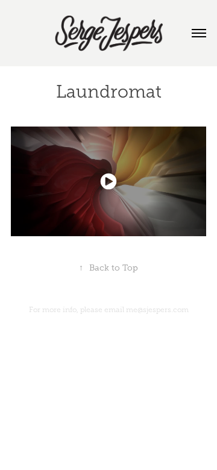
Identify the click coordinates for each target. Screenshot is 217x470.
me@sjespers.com (157, 310)
